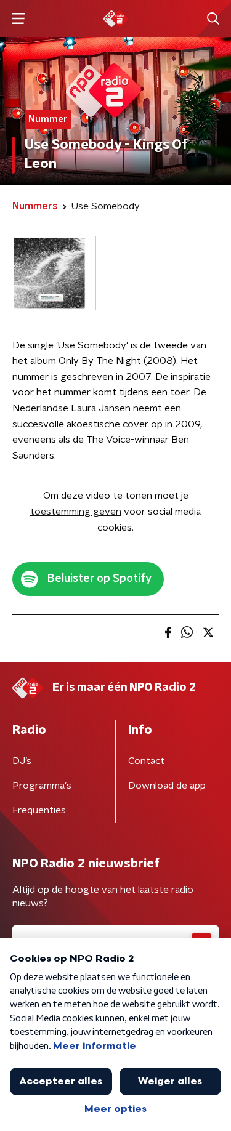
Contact (146, 761)
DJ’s (21, 761)
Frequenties (39, 810)
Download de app (167, 786)
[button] (18, 18)
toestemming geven (75, 512)
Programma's (41, 786)
